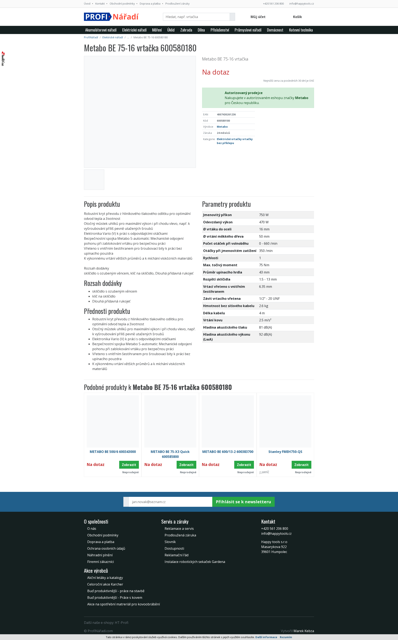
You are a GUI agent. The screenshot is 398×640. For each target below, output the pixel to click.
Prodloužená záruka (180, 535)
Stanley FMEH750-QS (285, 451)
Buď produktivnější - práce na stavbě (115, 591)
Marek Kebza (304, 631)
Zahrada (186, 30)
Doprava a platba (150, 3)
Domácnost (275, 30)
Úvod (87, 3)
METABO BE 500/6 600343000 (113, 451)
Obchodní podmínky (122, 3)
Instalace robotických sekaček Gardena (195, 561)
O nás (91, 528)
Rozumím (286, 637)
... (128, 37)
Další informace (266, 637)
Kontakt (100, 3)
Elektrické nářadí (134, 30)
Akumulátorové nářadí (100, 30)
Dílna (201, 30)
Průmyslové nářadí (248, 30)
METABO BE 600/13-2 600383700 (227, 451)
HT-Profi (121, 622)
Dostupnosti (174, 548)
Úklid (171, 30)
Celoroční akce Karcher (105, 584)
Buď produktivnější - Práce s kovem (114, 597)
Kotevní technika (301, 30)
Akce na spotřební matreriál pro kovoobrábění (123, 604)
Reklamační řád (176, 555)
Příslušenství (220, 30)
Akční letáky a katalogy (105, 577)
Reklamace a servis (179, 528)
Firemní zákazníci (100, 561)
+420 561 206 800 (273, 3)
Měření (157, 30)
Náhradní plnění (100, 555)
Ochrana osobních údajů (106, 548)
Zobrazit (129, 464)
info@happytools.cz (301, 3)
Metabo (222, 126)
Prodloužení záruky (177, 3)
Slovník (170, 542)
